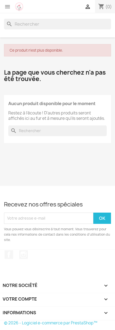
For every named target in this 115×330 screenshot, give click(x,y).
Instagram (23, 254)
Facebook (9, 254)
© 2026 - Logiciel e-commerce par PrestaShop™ (50, 323)
